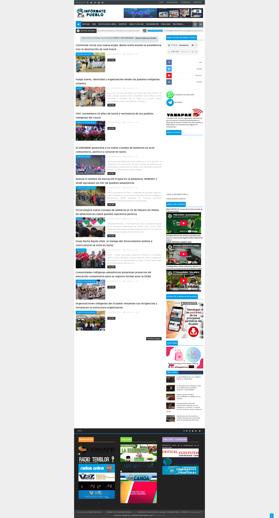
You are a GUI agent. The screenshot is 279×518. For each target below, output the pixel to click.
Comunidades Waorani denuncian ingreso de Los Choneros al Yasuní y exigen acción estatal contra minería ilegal (184, 407)
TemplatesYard (160, 515)
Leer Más (111, 60)
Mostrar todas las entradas (145, 38)
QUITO (79, 88)
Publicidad (165, 24)
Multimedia (178, 24)
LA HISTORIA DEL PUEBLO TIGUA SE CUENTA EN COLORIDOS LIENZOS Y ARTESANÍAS (189, 388)
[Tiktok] (202, 430)
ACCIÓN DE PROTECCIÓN (132, 30)
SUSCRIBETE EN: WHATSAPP (184, 95)
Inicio (161, 2)
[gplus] (102, 2)
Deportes (123, 24)
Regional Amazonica (84, 54)
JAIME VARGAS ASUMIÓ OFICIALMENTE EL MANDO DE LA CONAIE (189, 397)
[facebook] (87, 2)
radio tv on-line (136, 24)
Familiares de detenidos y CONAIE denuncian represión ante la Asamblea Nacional (188, 418)
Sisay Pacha (81, 250)
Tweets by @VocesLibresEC (176, 199)
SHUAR (79, 219)
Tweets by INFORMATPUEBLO (177, 194)
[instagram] (95, 2)
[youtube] (98, 2)
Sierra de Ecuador (83, 157)
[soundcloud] (199, 431)
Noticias (86, 24)
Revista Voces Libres (107, 24)
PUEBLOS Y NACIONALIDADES (86, 122)
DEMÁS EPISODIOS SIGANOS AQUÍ (178, 242)
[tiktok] (106, 2)
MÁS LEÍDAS (172, 372)
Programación (152, 24)
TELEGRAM (178, 102)
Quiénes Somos (172, 2)
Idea (94, 24)
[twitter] (91, 2)
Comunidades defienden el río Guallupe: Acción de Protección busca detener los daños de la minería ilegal (177, 31)
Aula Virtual (198, 2)
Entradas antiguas (154, 339)
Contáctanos (185, 2)
